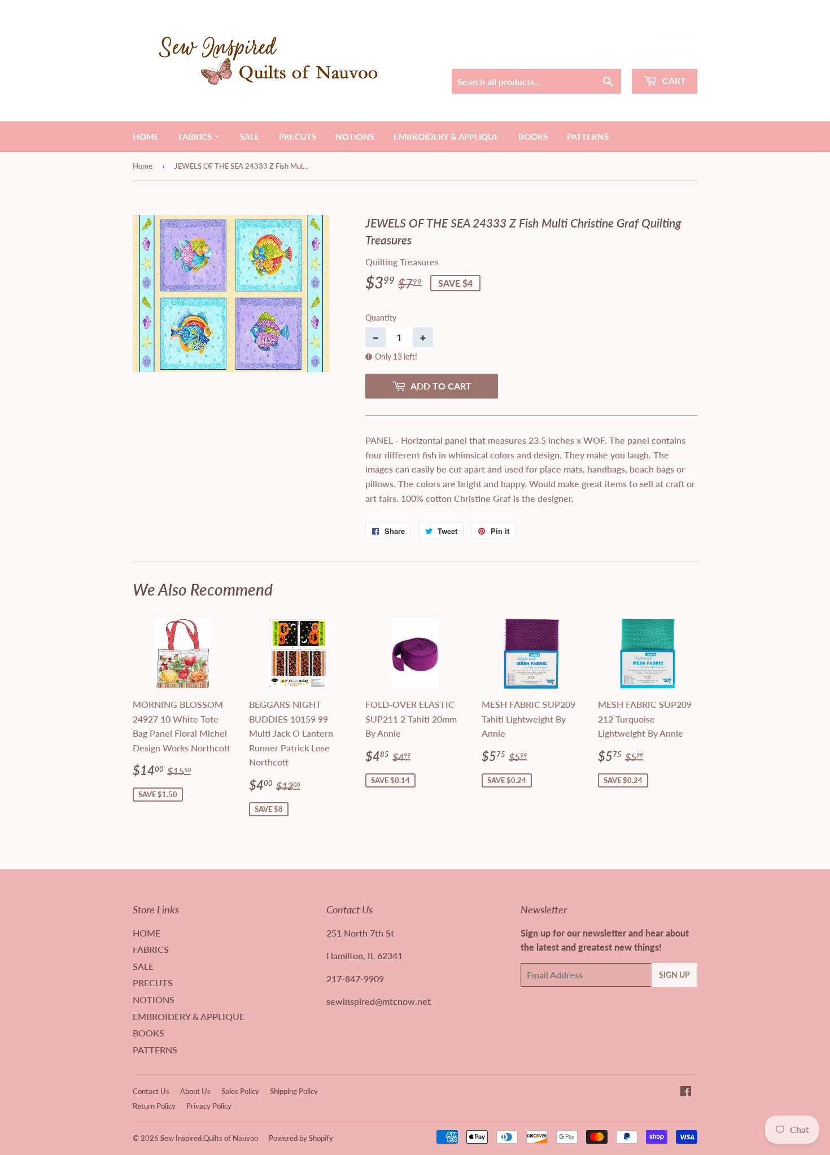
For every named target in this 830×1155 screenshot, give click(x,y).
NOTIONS (354, 137)
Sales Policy (240, 1091)
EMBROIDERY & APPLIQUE (446, 137)
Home (142, 165)
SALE (250, 137)
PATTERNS (588, 137)
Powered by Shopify (301, 1138)
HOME (146, 137)
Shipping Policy (294, 1091)
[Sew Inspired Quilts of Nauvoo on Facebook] (686, 1092)
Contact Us (151, 1091)
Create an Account (664, 54)
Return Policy (154, 1105)
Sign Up (674, 974)
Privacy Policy (208, 1105)
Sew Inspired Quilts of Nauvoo (209, 1138)
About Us (195, 1091)
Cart (673, 80)
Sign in (603, 54)
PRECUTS (297, 137)
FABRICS (196, 137)
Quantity (380, 317)
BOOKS (533, 137)
